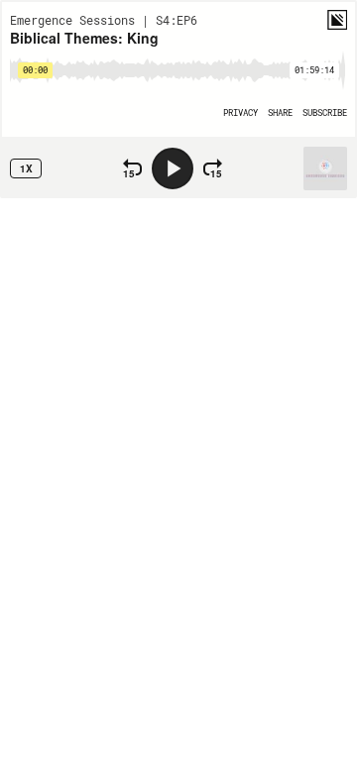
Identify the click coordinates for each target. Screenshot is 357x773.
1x (26, 168)
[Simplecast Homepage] (337, 20)
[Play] (172, 168)
